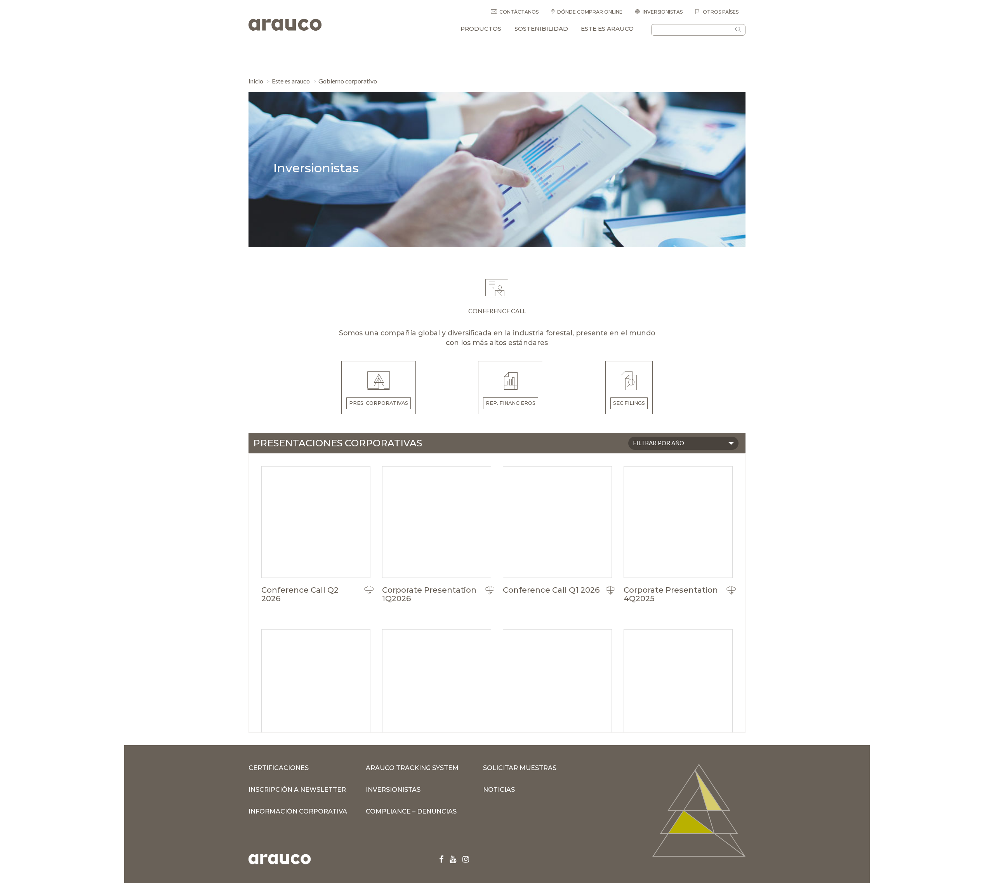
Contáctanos (519, 12)
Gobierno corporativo (347, 81)
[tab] (379, 387)
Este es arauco (291, 81)
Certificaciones (278, 768)
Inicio (255, 81)
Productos (481, 28)
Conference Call (497, 310)
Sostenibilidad (541, 28)
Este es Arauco (607, 28)
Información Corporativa (297, 811)
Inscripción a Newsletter (297, 789)
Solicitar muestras (519, 768)
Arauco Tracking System (412, 768)
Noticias (499, 789)
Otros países (720, 12)
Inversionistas (663, 12)
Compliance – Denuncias (411, 811)
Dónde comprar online (589, 12)
